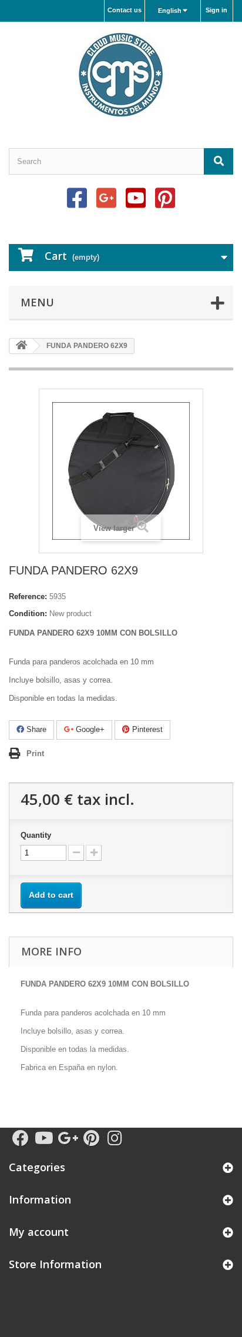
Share (35, 729)
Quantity (36, 835)
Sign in (216, 10)
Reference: (28, 596)
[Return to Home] (21, 346)
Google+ (89, 729)
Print (35, 753)
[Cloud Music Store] (121, 75)
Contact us (124, 10)
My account (39, 1232)
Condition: (28, 613)
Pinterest (146, 729)
